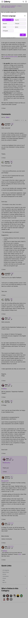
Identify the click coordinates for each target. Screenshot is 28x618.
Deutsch (5, 23)
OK (23, 34)
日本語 (4, 27)
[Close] (25, 16)
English (4, 19)
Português (5, 30)
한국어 (16, 27)
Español (17, 19)
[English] (7, 1)
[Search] (23, 1)
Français (17, 23)
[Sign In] (26, 1)
